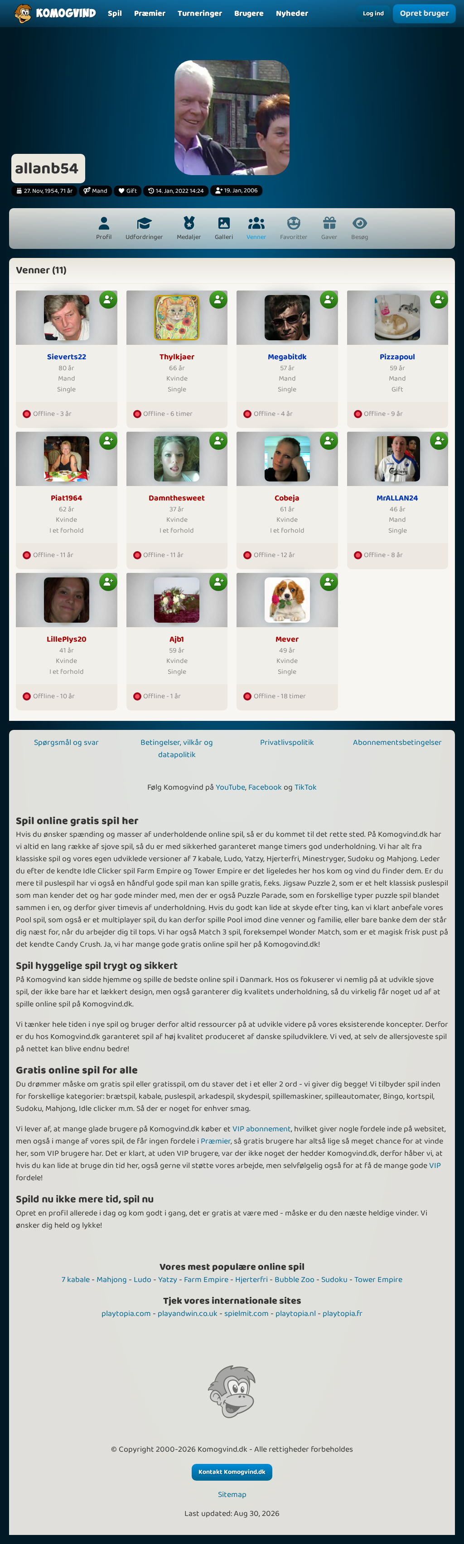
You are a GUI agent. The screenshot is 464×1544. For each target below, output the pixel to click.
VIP (435, 1165)
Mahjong (112, 1279)
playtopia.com (126, 1313)
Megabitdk (287, 357)
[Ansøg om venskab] (108, 300)
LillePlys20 (67, 639)
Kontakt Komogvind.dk (232, 1472)
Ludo (142, 1279)
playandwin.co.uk (188, 1313)
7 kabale (76, 1279)
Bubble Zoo (294, 1279)
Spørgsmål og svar (66, 742)
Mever (287, 639)
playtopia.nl (296, 1313)
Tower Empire (378, 1279)
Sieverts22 (66, 357)
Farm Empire (206, 1279)
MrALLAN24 (397, 498)
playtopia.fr (342, 1313)
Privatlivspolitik (287, 742)
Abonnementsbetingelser (397, 742)
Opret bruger (424, 13)
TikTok (306, 787)
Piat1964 (66, 498)
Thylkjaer (177, 357)
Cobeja (287, 498)
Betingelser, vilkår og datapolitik (176, 748)
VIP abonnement (261, 1129)
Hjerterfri (251, 1279)
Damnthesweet (177, 498)
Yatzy (167, 1279)
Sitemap (232, 1495)
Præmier (216, 1141)
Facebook (265, 787)
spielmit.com (246, 1313)
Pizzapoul (397, 357)
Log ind (373, 13)
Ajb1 (176, 639)
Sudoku (334, 1279)
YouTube (230, 787)
